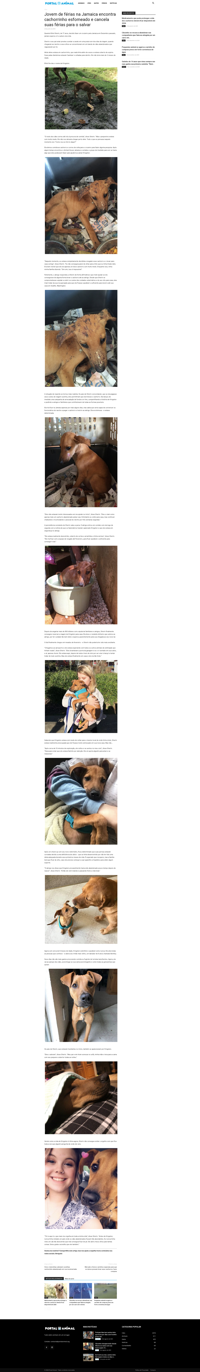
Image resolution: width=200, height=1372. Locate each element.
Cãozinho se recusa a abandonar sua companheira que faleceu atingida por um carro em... (138, 35)
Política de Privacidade (141, 1370)
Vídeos (104, 3)
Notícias (113, 3)
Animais (81, 3)
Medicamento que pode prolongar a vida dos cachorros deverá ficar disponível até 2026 (55, 1302)
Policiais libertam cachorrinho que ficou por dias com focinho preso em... (106, 1334)
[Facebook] (46, 1347)
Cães (89, 3)
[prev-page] (45, 1308)
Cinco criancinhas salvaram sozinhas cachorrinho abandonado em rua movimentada (60, 1268)
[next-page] (49, 1308)
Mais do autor (69, 1279)
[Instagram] (52, 1347)
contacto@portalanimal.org (60, 1342)
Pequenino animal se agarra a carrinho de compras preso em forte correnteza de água (103, 1302)
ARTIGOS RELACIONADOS (54, 1279)
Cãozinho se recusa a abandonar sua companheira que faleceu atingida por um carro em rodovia (80, 1302)
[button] (153, 3)
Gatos (96, 3)
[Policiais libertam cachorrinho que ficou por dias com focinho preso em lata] (88, 1335)
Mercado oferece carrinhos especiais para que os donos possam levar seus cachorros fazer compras (101, 1269)
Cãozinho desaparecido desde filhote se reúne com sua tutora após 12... (105, 1346)
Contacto (153, 1370)
